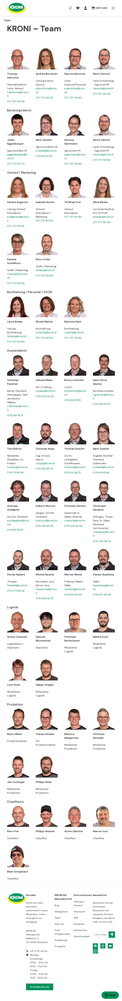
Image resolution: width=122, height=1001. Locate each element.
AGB (76, 917)
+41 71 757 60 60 (38, 951)
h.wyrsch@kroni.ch (46, 520)
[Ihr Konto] (85, 8)
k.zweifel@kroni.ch (46, 150)
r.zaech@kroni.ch (74, 332)
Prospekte (60, 946)
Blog (57, 905)
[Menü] (112, 8)
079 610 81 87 (15, 529)
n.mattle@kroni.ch (46, 332)
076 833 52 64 (73, 594)
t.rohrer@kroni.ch (17, 467)
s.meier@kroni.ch (45, 391)
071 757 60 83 (15, 226)
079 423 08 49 (73, 526)
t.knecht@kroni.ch (74, 467)
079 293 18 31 (15, 415)
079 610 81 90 (72, 400)
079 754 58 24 (102, 541)
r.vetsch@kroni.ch (103, 88)
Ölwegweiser (61, 911)
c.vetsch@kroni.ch (74, 520)
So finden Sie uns (39, 986)
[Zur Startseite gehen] (13, 8)
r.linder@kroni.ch (45, 270)
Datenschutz (80, 930)
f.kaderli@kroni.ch (17, 585)
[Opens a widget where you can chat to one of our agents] (110, 995)
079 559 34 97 (45, 598)
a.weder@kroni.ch (103, 216)
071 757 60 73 (15, 163)
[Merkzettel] (78, 8)
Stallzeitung (61, 940)
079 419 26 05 (44, 526)
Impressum (79, 911)
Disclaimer (79, 924)
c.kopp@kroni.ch (45, 463)
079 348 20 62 (102, 404)
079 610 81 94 (44, 156)
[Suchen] (70, 8)
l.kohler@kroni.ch (17, 336)
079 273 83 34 (15, 590)
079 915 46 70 (44, 468)
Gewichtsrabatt (82, 936)
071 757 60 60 (16, 101)
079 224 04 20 (45, 396)
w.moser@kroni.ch (74, 589)
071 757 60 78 (44, 97)
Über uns (59, 924)
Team (57, 917)
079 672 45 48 (102, 594)
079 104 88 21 (72, 472)
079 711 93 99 (15, 472)
